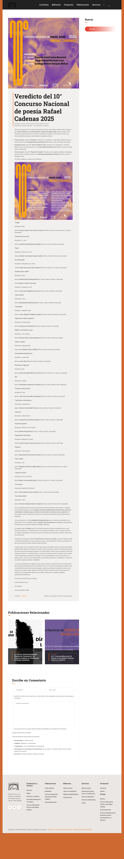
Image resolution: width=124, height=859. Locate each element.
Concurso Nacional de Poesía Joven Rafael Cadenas (32, 807)
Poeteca (69, 596)
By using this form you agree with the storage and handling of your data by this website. (40, 729)
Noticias (33, 123)
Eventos (28, 123)
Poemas (47, 123)
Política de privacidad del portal (82, 829)
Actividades (17, 123)
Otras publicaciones (51, 802)
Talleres (102, 791)
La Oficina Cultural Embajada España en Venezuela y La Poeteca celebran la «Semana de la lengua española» (26, 657)
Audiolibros (48, 791)
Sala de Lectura (67, 788)
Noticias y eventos (39, 123)
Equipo (28, 793)
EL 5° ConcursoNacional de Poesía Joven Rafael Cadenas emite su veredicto (62, 658)
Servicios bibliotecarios (89, 800)
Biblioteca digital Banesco (71, 794)
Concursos (23, 123)
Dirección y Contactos (32, 796)
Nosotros (29, 790)
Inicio (50, 596)
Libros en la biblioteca (69, 791)
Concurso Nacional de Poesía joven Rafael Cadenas (51, 797)
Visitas (84, 803)
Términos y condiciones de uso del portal (59, 829)
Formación (103, 788)
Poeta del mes (67, 797)
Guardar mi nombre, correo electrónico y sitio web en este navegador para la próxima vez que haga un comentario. (44, 697)
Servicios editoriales (88, 797)
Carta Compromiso (105, 810)
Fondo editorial (49, 788)
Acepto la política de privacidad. (21, 733)
